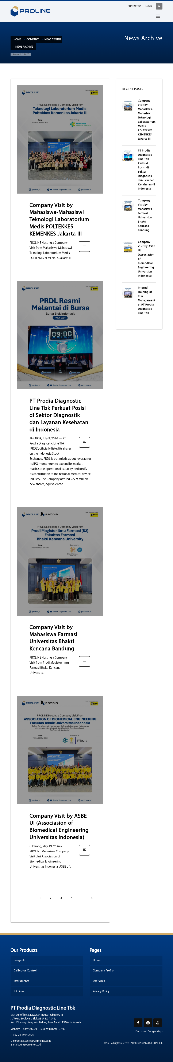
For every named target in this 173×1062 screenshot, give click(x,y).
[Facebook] (138, 1022)
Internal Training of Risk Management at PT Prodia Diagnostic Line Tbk (146, 300)
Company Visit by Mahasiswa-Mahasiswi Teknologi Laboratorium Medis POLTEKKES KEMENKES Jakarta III (59, 220)
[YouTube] (157, 1022)
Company (33, 39)
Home (17, 39)
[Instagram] (148, 1022)
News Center (53, 39)
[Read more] (84, 251)
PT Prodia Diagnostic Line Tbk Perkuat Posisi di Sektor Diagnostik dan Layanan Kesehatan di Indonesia (59, 415)
